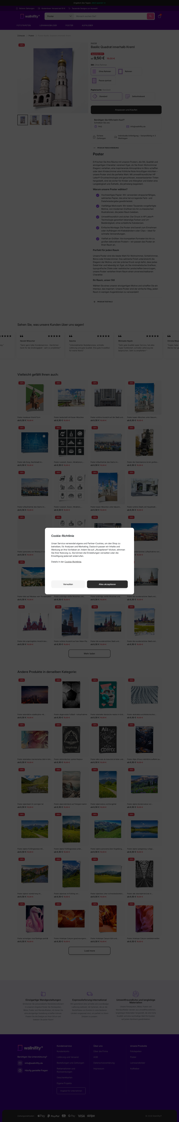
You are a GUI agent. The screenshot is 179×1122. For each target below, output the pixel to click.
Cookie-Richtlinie (72, 561)
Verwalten (68, 584)
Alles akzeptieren (107, 584)
